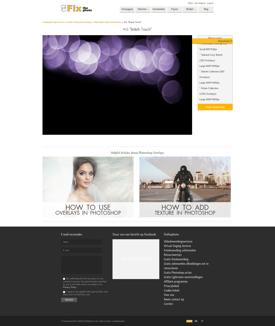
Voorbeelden (158, 9)
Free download (215, 107)
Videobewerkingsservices (178, 241)
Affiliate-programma (175, 281)
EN (189, 321)
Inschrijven (200, 3)
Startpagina (127, 9)
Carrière (168, 303)
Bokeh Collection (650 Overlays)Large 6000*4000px (211, 77)
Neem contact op (174, 299)
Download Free (226, 41)
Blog (206, 9)
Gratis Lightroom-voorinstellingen (183, 277)
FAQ (190, 3)
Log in (210, 3)
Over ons (169, 295)
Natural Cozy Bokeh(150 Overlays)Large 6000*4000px (210, 60)
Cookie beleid (171, 290)
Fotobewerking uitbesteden (180, 250)
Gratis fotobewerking (176, 259)
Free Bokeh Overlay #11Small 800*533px (213, 46)
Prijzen (174, 9)
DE (196, 321)
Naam (65, 242)
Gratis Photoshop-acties (178, 272)
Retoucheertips (173, 254)
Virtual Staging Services (177, 246)
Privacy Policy (69, 287)
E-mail (66, 250)
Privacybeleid (171, 286)
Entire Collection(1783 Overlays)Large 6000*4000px (209, 94)
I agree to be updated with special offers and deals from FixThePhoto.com (85, 293)
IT (202, 321)
